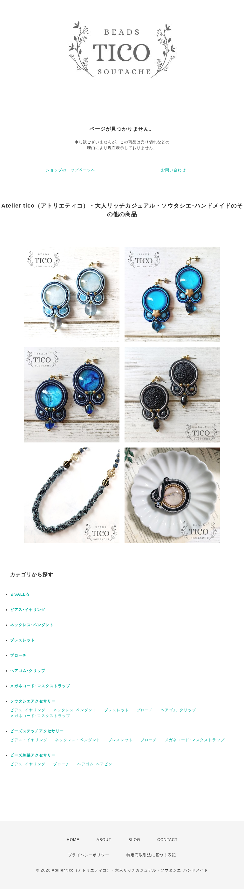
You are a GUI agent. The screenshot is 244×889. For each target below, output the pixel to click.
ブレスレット (22, 640)
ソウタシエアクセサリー (33, 701)
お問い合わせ (173, 170)
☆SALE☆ (20, 594)
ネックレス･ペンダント (32, 625)
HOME (73, 840)
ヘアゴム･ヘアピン (94, 764)
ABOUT (104, 840)
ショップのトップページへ (70, 170)
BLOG (134, 840)
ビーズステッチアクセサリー (37, 731)
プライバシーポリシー (88, 855)
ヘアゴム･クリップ (27, 670)
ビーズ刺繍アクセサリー (33, 755)
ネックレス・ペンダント (77, 740)
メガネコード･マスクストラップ (40, 686)
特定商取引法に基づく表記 (151, 855)
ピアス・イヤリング (28, 740)
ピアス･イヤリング (27, 609)
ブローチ (18, 655)
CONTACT (167, 840)
